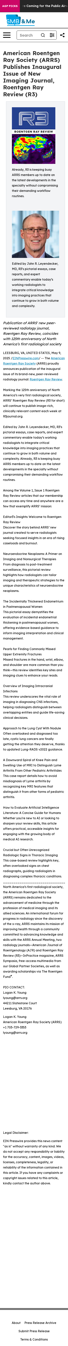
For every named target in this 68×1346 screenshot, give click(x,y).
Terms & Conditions (34, 1339)
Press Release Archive (40, 1323)
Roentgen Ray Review (46, 379)
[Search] (42, 35)
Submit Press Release (34, 1331)
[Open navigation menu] (7, 35)
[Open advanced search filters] (51, 35)
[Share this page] (62, 35)
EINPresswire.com (25, 358)
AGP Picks (10, 6)
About (16, 1323)
